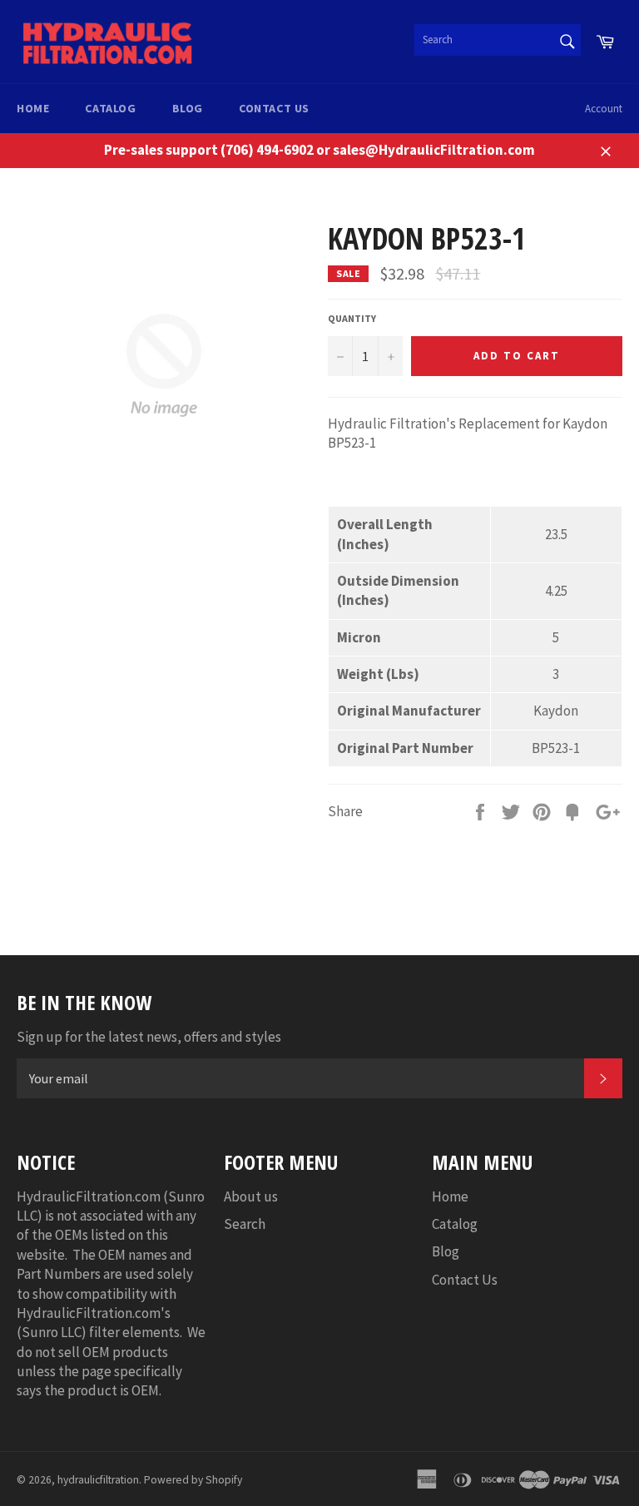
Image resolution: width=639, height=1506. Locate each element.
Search (244, 1224)
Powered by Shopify (193, 1480)
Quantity (352, 318)
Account (603, 109)
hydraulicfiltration (98, 1480)
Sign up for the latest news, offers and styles (149, 1037)
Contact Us (274, 108)
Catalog (110, 108)
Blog (187, 108)
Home (33, 108)
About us (251, 1196)
